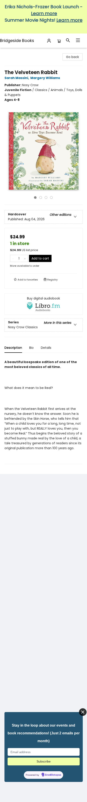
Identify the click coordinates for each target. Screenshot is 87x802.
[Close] (83, 712)
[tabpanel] (43, 410)
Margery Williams (45, 78)
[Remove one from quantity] (13, 258)
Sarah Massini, (17, 78)
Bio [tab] (31, 347)
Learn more (44, 13)
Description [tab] (13, 347)
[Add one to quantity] (25, 258)
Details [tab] (46, 347)
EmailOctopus (53, 775)
